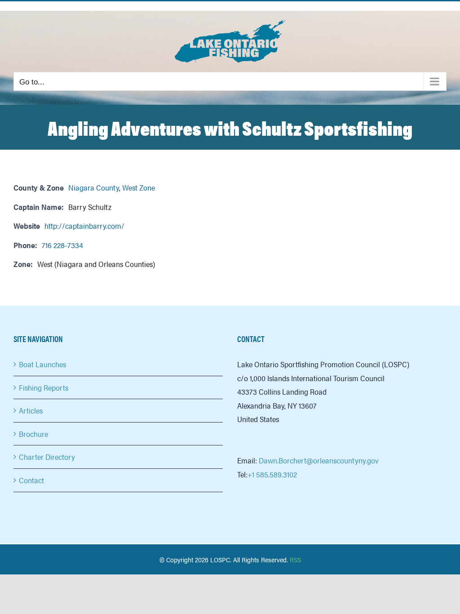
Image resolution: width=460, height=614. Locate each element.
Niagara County (93, 187)
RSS (295, 559)
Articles (31, 410)
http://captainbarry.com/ (84, 225)
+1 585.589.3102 (272, 474)
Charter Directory (47, 456)
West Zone (138, 187)
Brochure (33, 433)
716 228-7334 (62, 245)
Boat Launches (42, 364)
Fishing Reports (43, 387)
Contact (31, 480)
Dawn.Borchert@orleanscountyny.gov (319, 460)
